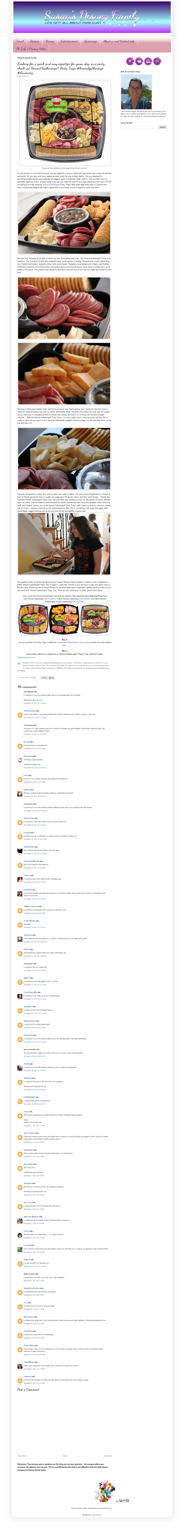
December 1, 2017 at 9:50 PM (34, 1175)
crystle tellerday (29, 921)
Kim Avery (28, 1202)
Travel (20, 41)
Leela (26, 775)
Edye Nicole (28, 1164)
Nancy (26, 1111)
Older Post (107, 1456)
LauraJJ (27, 1245)
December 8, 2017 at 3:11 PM (34, 1280)
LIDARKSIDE (29, 1097)
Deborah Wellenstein (31, 861)
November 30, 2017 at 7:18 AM (35, 1089)
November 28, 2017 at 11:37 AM (35, 1013)
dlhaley (26, 978)
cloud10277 (28, 1006)
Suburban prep (29, 711)
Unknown (27, 1376)
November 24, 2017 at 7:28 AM (35, 703)
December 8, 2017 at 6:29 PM (34, 1295)
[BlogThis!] (44, 677)
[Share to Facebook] (50, 677)
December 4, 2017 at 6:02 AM (34, 1237)
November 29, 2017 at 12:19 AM (35, 1042)
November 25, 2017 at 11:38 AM (35, 853)
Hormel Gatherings (51, 184)
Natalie (26, 1064)
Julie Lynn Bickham (31, 1216)
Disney (50, 41)
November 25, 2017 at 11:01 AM (35, 839)
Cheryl (26, 1231)
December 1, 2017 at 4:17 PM (34, 1156)
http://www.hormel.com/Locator (76, 642)
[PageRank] (124, 1501)
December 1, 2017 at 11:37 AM (34, 1125)
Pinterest (87, 599)
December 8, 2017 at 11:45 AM (34, 1266)
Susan (27, 677)
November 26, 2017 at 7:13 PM (34, 927)
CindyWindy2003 (30, 992)
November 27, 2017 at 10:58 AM (35, 942)
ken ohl (26, 742)
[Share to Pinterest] (53, 677)
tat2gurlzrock (29, 847)
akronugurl (28, 756)
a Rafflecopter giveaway (26, 657)
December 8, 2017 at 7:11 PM (34, 1309)
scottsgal (27, 832)
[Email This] (42, 677)
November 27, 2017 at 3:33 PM (34, 970)
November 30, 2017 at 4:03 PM (34, 1104)
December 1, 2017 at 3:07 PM (34, 1142)
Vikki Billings (29, 1362)
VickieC (27, 875)
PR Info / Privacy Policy (31, 49)
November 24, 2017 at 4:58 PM (34, 767)
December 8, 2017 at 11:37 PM (34, 1369)
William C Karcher (31, 906)
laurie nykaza (29, 818)
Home (65, 1456)
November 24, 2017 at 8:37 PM (34, 782)
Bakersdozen (28, 1317)
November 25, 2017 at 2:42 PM (34, 868)
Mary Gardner (29, 1133)
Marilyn (27, 789)
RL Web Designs (96, 1515)
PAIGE (26, 949)
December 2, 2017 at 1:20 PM (34, 1209)
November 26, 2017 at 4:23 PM (34, 913)
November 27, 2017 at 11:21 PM (35, 984)
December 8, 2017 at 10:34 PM (34, 1354)
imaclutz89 (28, 889)
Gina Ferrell (28, 1035)
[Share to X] (47, 677)
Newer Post (22, 1456)
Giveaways (90, 41)
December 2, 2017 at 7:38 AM (34, 1195)
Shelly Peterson (29, 1021)
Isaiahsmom (28, 1150)
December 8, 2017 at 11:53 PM (34, 1383)
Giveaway (25, 76)
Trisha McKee (29, 1345)
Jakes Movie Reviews (31, 1288)
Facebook (52, 599)
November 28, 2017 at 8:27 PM (34, 1027)
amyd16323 (28, 1331)
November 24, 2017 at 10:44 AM (35, 717)
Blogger (109, 1508)
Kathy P (27, 1259)
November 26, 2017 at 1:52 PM (34, 899)
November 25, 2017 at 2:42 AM (35, 825)
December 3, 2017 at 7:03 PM (34, 1223)
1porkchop (28, 935)
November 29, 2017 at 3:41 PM (34, 1070)
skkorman (27, 1078)
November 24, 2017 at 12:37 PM (35, 734)
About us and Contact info (119, 41)
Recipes (34, 41)
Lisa (25, 1302)
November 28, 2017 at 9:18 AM (35, 999)
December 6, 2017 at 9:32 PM (34, 1252)
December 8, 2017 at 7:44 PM (34, 1323)
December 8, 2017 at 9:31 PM (34, 1338)
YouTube (79, 602)
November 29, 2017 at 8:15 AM (35, 1056)
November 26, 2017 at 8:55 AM (35, 882)
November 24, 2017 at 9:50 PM (34, 796)
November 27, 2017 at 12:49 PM (35, 956)
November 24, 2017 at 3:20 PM (34, 748)
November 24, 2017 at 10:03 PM (35, 810)
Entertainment (69, 41)
